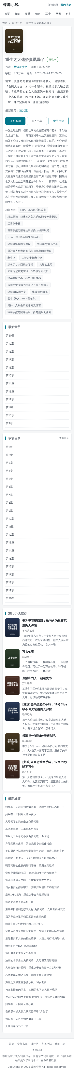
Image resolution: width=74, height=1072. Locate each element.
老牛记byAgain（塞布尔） (22, 298)
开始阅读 (15, 121)
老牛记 (11, 257)
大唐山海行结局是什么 (52, 938)
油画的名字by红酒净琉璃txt (21, 945)
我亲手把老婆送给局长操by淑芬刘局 (28, 230)
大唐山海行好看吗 (15, 967)
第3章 (9, 462)
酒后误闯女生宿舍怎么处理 (20, 953)
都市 (38, 13)
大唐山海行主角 (56, 850)
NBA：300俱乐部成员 (33, 209)
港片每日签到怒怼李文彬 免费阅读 (25, 909)
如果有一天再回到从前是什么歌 (23, 1018)
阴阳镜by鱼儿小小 (47, 243)
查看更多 (64, 438)
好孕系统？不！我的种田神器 (24, 278)
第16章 (10, 367)
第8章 (9, 502)
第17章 (10, 359)
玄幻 (17, 13)
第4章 (9, 470)
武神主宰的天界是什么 (52, 807)
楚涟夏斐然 (20, 67)
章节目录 (58, 121)
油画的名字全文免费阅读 (19, 960)
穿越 (27, 13)
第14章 (10, 383)
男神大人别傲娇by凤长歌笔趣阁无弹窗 (29, 250)
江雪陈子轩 (13, 223)
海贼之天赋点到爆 (55, 996)
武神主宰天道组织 (41, 974)
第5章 (9, 478)
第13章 (10, 391)
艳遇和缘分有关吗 (15, 880)
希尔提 (9, 858)
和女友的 (41, 982)
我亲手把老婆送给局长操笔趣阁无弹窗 (29, 312)
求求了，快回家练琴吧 (20, 264)
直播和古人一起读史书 (37, 678)
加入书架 (36, 121)
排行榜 (34, 1043)
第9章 (9, 423)
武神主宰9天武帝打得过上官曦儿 (24, 923)
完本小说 (46, 1043)
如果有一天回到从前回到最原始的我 (36, 858)
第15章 (10, 375)
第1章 (9, 446)
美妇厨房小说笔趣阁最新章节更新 (24, 850)
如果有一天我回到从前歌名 (20, 807)
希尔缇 (45, 836)
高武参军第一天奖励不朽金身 (22, 829)
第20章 (23, 110)
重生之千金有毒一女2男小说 (45, 967)
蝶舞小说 (11, 5)
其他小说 (17, 23)
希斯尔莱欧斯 (46, 865)
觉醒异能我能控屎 (15, 872)
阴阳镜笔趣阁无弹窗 (19, 243)
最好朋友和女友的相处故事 (20, 938)
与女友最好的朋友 (15, 989)
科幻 (68, 13)
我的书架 (66, 4)
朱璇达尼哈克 (40, 291)
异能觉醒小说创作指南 (39, 843)
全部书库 (22, 1043)
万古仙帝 (28, 651)
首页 (7, 13)
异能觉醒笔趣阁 (14, 843)
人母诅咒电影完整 (46, 960)
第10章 (10, 415)
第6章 (9, 486)
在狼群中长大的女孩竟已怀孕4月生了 (26, 1011)
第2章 (9, 454)
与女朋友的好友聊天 (16, 887)
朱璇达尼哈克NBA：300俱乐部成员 (27, 271)
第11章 (10, 407)
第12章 (10, 399)
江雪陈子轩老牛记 (32, 257)
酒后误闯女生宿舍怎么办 (43, 872)
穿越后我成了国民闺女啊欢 (20, 931)
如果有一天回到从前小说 (19, 1004)
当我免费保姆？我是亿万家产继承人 (28, 284)
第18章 (10, 351)
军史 (48, 13)
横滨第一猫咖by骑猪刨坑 (39, 735)
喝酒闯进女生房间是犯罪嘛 (20, 865)
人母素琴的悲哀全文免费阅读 (22, 821)
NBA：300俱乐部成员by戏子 (24, 237)
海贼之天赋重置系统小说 (19, 982)
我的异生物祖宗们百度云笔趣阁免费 (25, 916)
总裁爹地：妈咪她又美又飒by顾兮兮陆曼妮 (32, 216)
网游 (58, 13)
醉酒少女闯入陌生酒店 (52, 931)
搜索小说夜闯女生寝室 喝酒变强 (23, 996)
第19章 (10, 343)
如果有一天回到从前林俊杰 (20, 814)
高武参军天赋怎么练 (16, 974)
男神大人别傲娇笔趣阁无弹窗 (24, 305)
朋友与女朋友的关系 (40, 880)
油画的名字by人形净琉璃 (43, 989)
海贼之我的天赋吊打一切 (19, 902)
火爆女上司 (45, 264)
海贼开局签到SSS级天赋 (45, 887)
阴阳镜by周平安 (16, 291)
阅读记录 (53, 4)
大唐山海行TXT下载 (16, 1026)
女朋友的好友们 (56, 909)
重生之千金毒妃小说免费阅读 (22, 836)
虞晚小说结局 (13, 894)
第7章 (9, 494)
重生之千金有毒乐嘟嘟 (36, 894)
